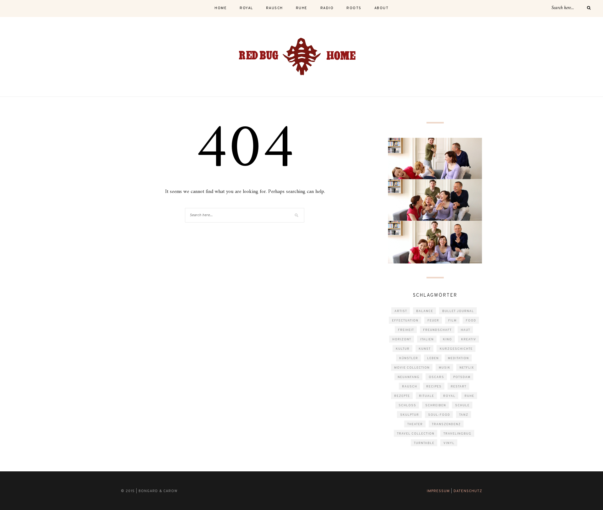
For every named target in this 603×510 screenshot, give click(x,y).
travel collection (415, 434)
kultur (403, 349)
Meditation (458, 358)
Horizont (401, 339)
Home (221, 8)
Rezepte (402, 396)
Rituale (426, 396)
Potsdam (461, 377)
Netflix (466, 368)
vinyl (448, 443)
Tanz (463, 415)
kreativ (468, 339)
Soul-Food (439, 415)
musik (444, 368)
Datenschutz (468, 491)
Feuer (433, 321)
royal (246, 8)
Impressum (438, 491)
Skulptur (409, 415)
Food (471, 321)
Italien (427, 339)
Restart (458, 387)
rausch (274, 8)
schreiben (435, 405)
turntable (424, 443)
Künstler (408, 358)
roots (353, 8)
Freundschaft (437, 330)
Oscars (436, 377)
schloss (407, 405)
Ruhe (469, 396)
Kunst (425, 349)
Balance (424, 311)
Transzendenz (446, 424)
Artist (400, 311)
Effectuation (405, 321)
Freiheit (406, 330)
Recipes (434, 387)
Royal (449, 396)
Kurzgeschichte (456, 349)
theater (415, 424)
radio (327, 8)
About (381, 8)
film (452, 321)
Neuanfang (409, 377)
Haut (465, 330)
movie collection (412, 368)
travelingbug (457, 434)
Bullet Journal (458, 311)
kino (447, 339)
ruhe (301, 8)
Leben (433, 358)
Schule (462, 405)
